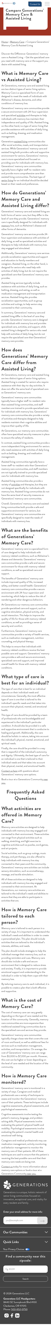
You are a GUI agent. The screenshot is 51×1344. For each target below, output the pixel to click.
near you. (31, 1173)
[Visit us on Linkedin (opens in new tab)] (17, 1315)
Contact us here (9, 771)
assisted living (20, 141)
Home (4, 42)
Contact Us (35, 4)
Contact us (7, 1166)
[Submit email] (42, 1220)
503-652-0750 (19, 1309)
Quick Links (11, 1242)
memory (5, 225)
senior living (7, 180)
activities (21, 115)
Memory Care (17, 42)
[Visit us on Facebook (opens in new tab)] (12, 1315)
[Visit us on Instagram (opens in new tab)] (6, 1316)
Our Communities (15, 1232)
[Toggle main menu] (47, 4)
